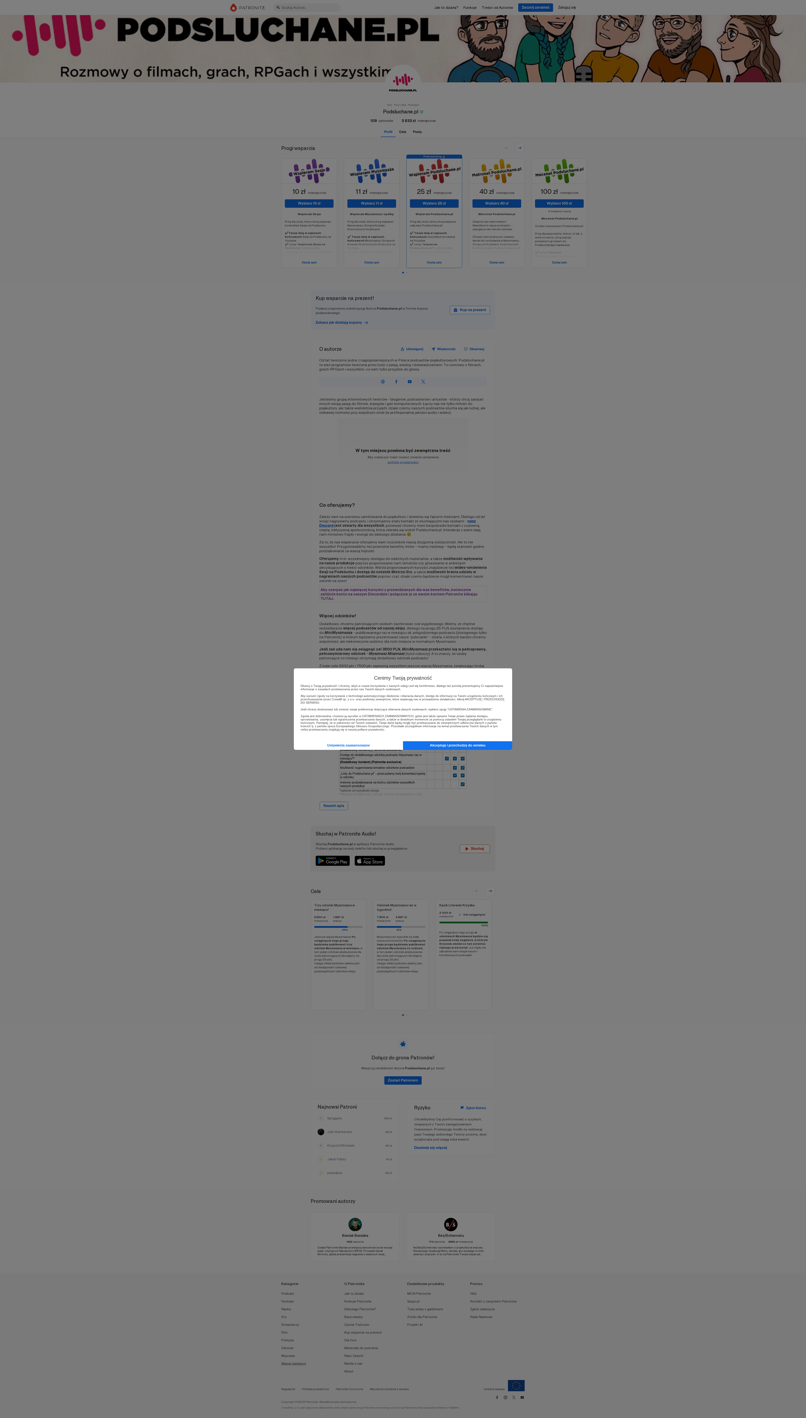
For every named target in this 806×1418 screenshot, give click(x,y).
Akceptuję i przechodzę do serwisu (457, 745)
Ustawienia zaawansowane (348, 745)
